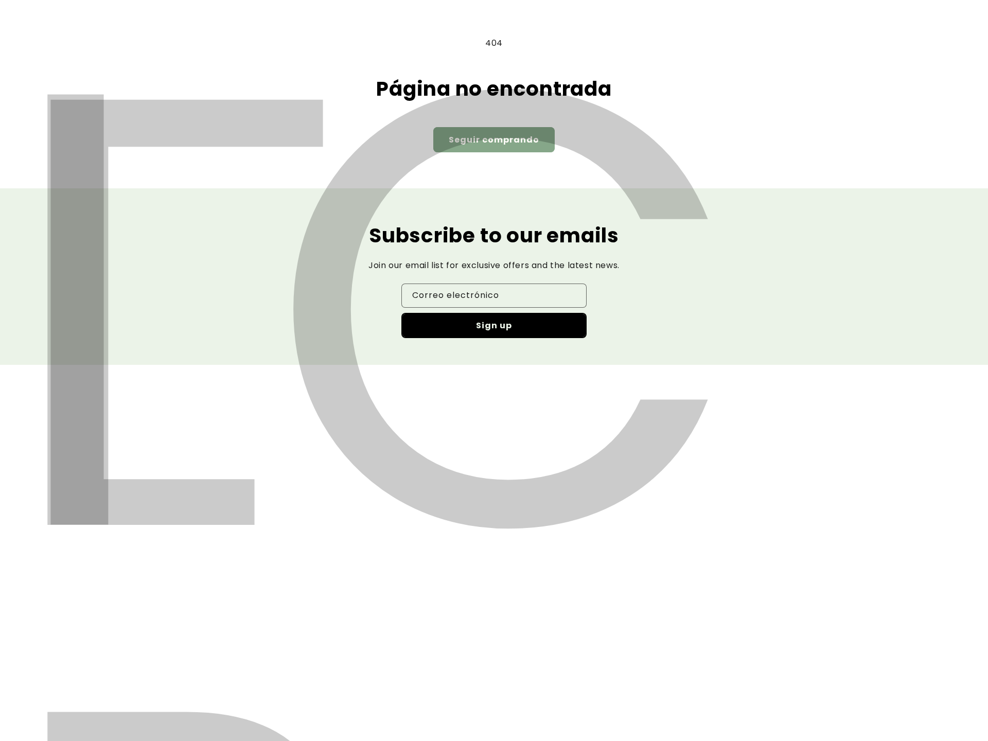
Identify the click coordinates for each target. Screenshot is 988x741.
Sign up (494, 325)
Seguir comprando (494, 140)
